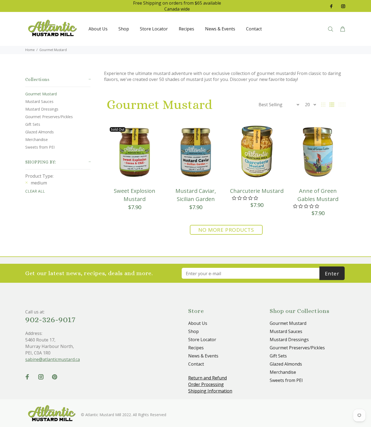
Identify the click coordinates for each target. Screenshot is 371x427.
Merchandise (36, 139)
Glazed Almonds (39, 131)
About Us (197, 323)
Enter (332, 273)
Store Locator (202, 340)
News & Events (203, 356)
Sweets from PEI (40, 147)
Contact (196, 364)
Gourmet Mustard (53, 50)
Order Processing (206, 384)
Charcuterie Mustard (257, 190)
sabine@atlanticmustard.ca (52, 359)
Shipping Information (210, 391)
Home (30, 50)
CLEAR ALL (35, 191)
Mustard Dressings (41, 109)
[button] (245, 198)
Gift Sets (32, 124)
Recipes (196, 348)
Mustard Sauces (39, 101)
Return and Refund (207, 378)
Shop (193, 331)
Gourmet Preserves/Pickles (49, 116)
